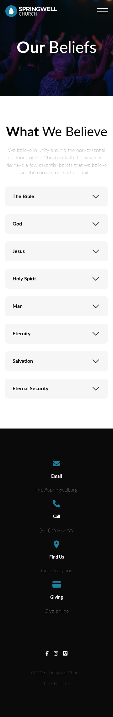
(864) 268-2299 (57, 530)
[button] (102, 11)
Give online (57, 611)
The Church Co (56, 684)
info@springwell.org (56, 489)
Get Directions (56, 570)
